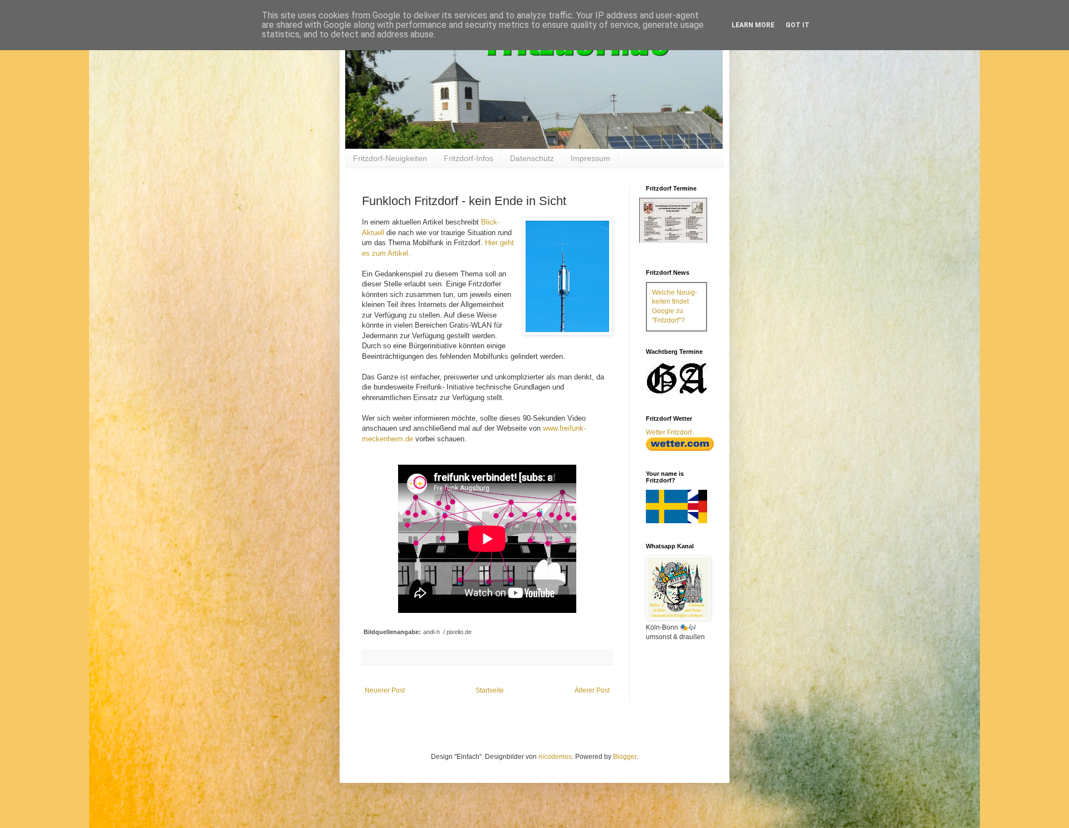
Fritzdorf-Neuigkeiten (390, 158)
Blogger (624, 757)
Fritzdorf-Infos (468, 158)
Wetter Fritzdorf (669, 432)
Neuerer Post (385, 690)
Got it (798, 25)
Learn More (753, 25)
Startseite (489, 690)
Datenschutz (532, 158)
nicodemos (555, 757)
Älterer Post (592, 690)
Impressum (590, 158)
